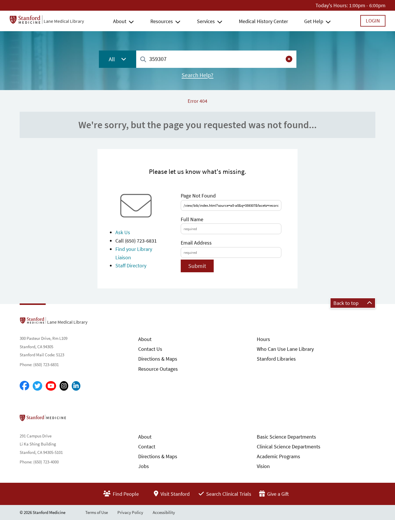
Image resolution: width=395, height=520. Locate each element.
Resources (161, 21)
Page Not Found (198, 195)
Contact (146, 446)
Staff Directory (130, 265)
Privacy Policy (130, 512)
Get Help (313, 21)
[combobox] (216, 59)
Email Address (196, 242)
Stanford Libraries (276, 358)
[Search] (143, 59)
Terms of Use (96, 512)
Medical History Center (263, 21)
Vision (263, 466)
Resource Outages (158, 369)
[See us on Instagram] (64, 386)
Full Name (192, 219)
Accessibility (164, 512)
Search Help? (197, 75)
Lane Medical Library (64, 21)
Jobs (143, 466)
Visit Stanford (174, 494)
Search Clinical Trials (228, 494)
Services (206, 21)
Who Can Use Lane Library (285, 349)
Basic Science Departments (286, 436)
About (119, 21)
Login (373, 20)
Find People (125, 494)
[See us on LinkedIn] (76, 386)
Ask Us (122, 232)
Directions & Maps (157, 358)
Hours (263, 339)
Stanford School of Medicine (76, 419)
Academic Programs (278, 456)
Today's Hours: (331, 5)
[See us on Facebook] (24, 386)
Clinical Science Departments (288, 446)
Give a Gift (277, 494)
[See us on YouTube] (51, 386)
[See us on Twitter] (37, 386)
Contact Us (150, 349)
